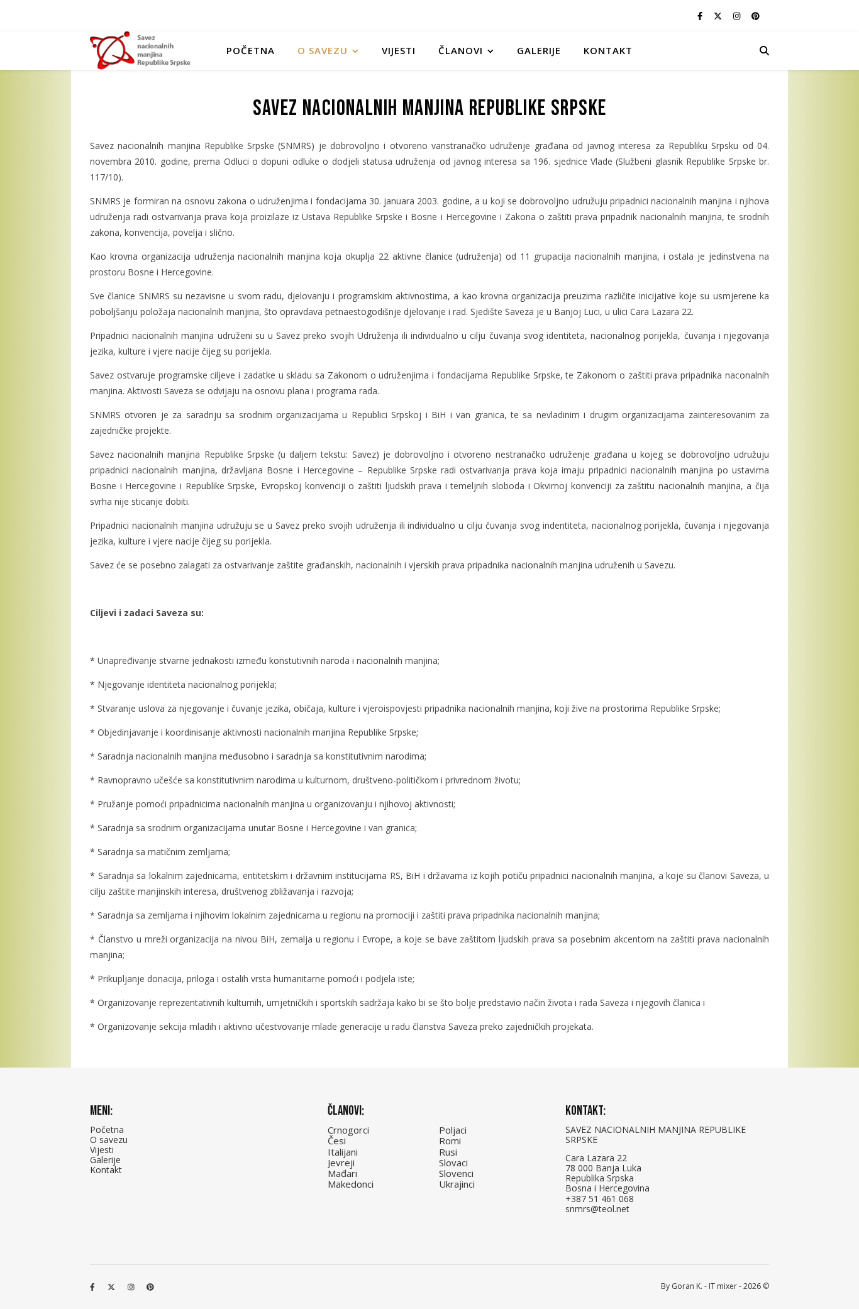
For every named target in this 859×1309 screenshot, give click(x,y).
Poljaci (453, 1130)
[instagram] (737, 15)
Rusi (448, 1152)
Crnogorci (348, 1130)
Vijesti (399, 50)
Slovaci (453, 1162)
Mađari (342, 1173)
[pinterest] (755, 15)
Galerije (539, 50)
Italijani (343, 1152)
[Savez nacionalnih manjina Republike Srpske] (140, 50)
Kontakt (608, 50)
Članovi (460, 50)
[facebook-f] (700, 15)
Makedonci (351, 1184)
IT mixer (723, 1286)
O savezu (109, 1140)
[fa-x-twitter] (719, 15)
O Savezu (322, 50)
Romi (450, 1140)
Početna (250, 50)
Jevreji (341, 1162)
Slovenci (456, 1173)
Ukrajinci (457, 1184)
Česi (337, 1140)
